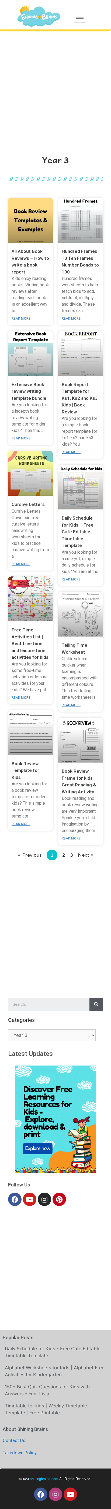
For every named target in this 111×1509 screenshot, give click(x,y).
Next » (85, 855)
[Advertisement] (55, 88)
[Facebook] (15, 1199)
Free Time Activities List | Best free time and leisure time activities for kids (30, 643)
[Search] (96, 1004)
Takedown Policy (20, 1452)
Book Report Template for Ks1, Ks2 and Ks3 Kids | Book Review (80, 398)
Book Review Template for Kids (25, 770)
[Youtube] (29, 1199)
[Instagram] (44, 1199)
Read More (21, 318)
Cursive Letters (28, 504)
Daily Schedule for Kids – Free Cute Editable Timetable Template (77, 531)
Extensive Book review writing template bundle (29, 391)
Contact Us (14, 1440)
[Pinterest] (59, 1199)
